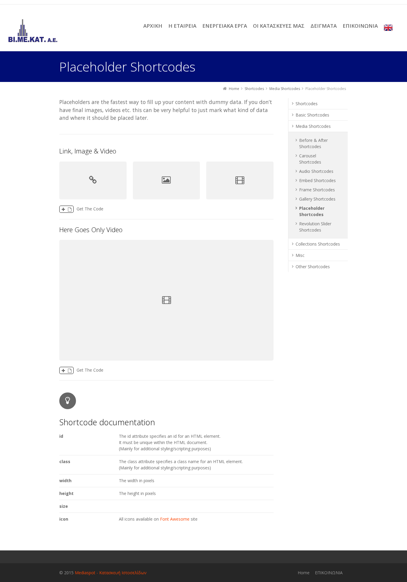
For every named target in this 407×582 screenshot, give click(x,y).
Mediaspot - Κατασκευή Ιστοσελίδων (111, 572)
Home (304, 572)
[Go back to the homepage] (33, 30)
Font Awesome (174, 519)
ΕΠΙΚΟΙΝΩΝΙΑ (329, 572)
